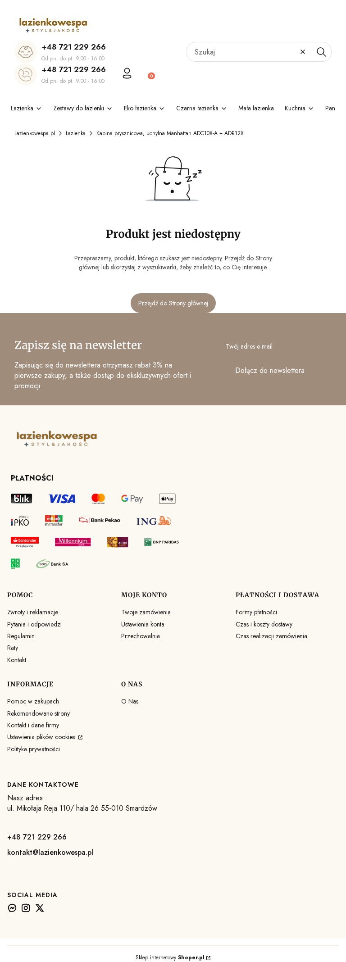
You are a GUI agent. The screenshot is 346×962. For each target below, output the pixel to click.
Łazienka (76, 133)
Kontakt (16, 659)
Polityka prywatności (33, 748)
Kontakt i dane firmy (33, 725)
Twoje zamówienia (146, 612)
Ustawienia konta (142, 624)
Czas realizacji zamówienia (271, 635)
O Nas (129, 701)
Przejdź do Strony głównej (173, 303)
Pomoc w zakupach (33, 701)
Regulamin (21, 635)
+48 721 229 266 (73, 46)
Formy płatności (256, 612)
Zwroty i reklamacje (32, 612)
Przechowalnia (140, 635)
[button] (321, 51)
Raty (12, 647)
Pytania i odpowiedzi (34, 624)
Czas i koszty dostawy (264, 624)
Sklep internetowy (170, 957)
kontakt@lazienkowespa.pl (50, 852)
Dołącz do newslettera (270, 370)
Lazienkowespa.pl (34, 133)
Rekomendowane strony (38, 713)
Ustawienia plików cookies (42, 736)
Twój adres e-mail (249, 346)
